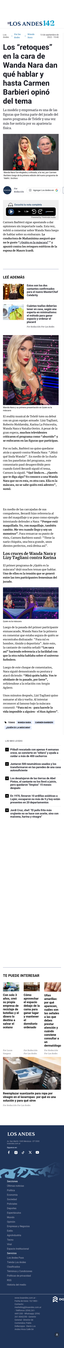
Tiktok (23, 1152)
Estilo (10, 1230)
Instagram (16, 1152)
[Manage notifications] (57, 1334)
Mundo (10, 1217)
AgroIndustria (14, 1235)
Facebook (9, 1152)
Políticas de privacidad (19, 1275)
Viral (9, 1244)
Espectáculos (14, 1212)
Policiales (12, 1203)
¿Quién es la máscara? (18, 727)
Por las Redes (17, 36)
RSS (9, 1280)
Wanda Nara (24, 722)
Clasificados (13, 1266)
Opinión (11, 1221)
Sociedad (12, 1199)
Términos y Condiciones (19, 1271)
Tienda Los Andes (16, 1262)
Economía (12, 1194)
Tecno (10, 1239)
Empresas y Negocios (18, 1226)
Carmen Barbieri (44, 722)
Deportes (11, 1208)
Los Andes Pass (15, 1257)
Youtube (37, 1152)
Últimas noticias (15, 1185)
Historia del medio (16, 1284)
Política (11, 1190)
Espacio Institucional (18, 1248)
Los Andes (6, 36)
